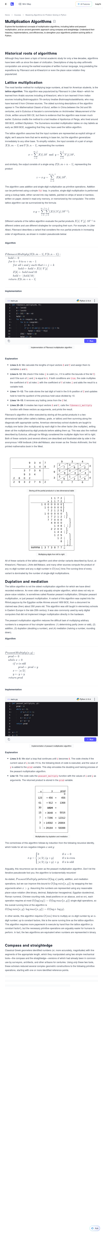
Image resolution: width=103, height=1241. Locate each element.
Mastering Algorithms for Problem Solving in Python (45, 15)
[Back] (6, 4)
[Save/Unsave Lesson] (54, 21)
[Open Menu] (94, 300)
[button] (11, 304)
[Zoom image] (51, 472)
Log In (98, 4)
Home (7, 15)
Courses (17, 15)
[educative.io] (12, 4)
